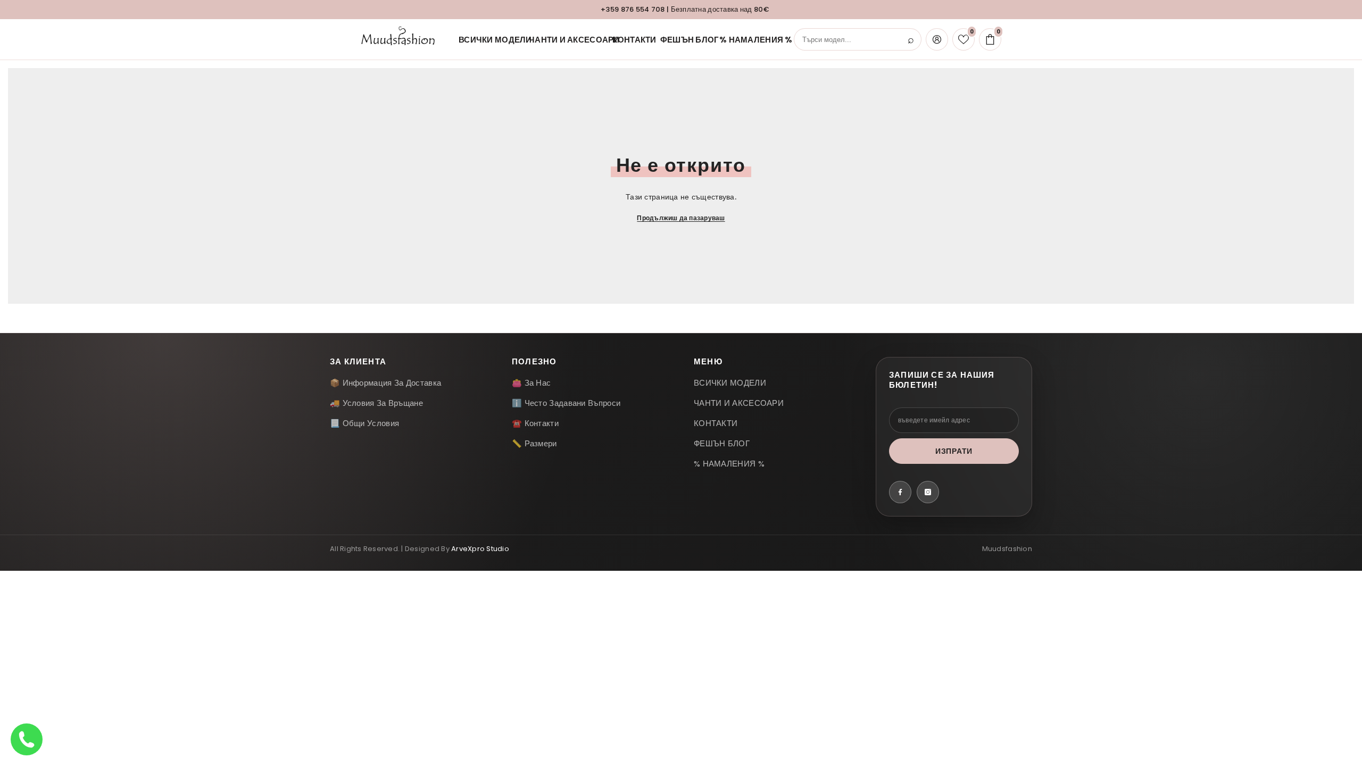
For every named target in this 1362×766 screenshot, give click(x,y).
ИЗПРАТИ (954, 451)
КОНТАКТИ (629, 39)
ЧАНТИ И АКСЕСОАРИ (564, 39)
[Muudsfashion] (401, 39)
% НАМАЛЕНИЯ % (747, 39)
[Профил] (937, 39)
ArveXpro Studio (480, 549)
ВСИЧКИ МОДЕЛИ (487, 39)
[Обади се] (27, 739)
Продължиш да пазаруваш (681, 217)
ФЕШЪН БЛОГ (682, 39)
